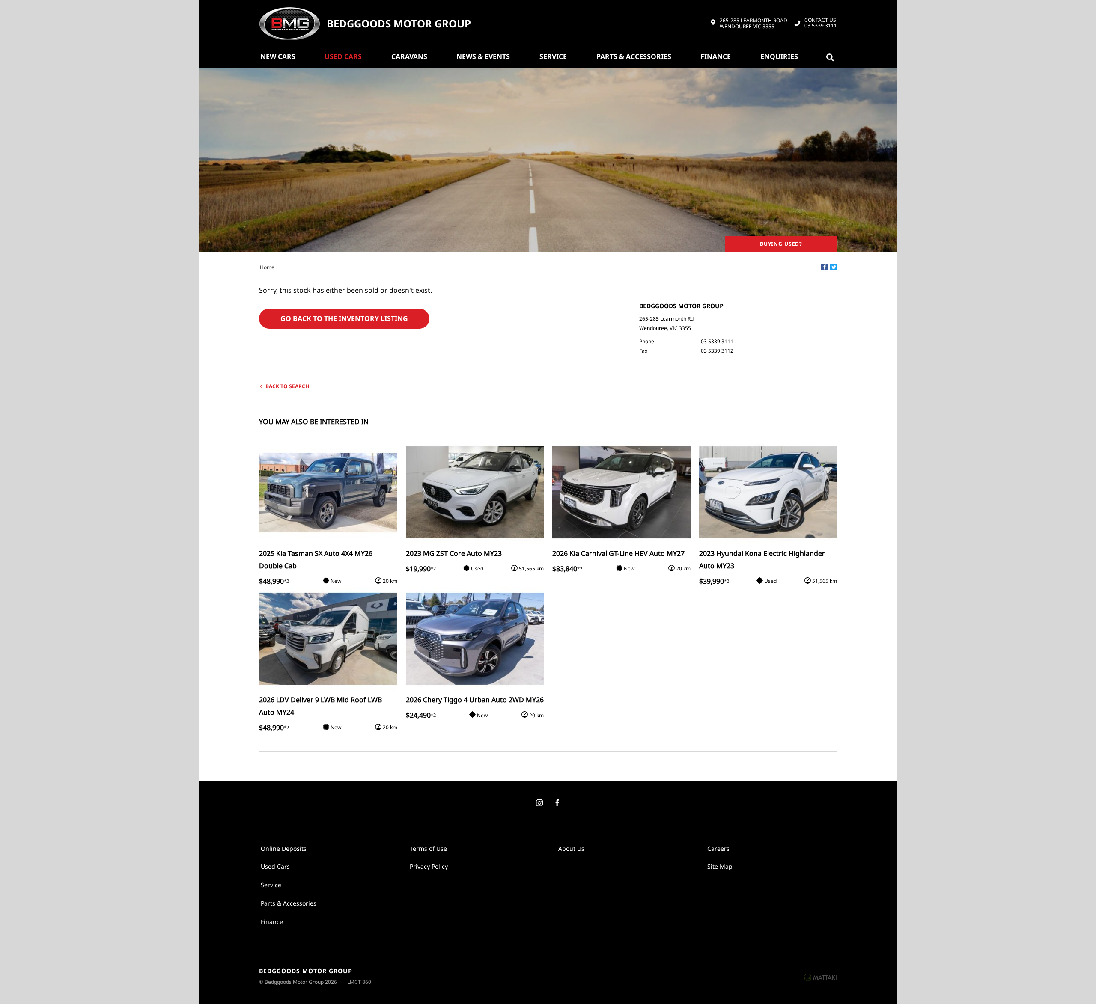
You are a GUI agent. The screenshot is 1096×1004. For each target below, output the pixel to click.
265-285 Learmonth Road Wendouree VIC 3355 (753, 24)
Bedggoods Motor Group (399, 24)
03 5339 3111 (820, 23)
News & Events (483, 56)
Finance (715, 56)
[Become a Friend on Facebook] (557, 803)
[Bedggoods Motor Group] (289, 23)
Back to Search (287, 386)
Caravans (409, 56)
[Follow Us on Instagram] (539, 803)
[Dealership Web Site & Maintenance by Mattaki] (820, 977)
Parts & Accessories (633, 56)
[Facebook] (824, 267)
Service (553, 56)
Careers (718, 848)
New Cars (277, 56)
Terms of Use (428, 848)
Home (267, 267)
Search (832, 56)
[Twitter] (833, 267)
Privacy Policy (429, 866)
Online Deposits (284, 848)
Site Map (720, 866)
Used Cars (343, 56)
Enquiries (779, 56)
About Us (571, 848)
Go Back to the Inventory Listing (344, 318)
